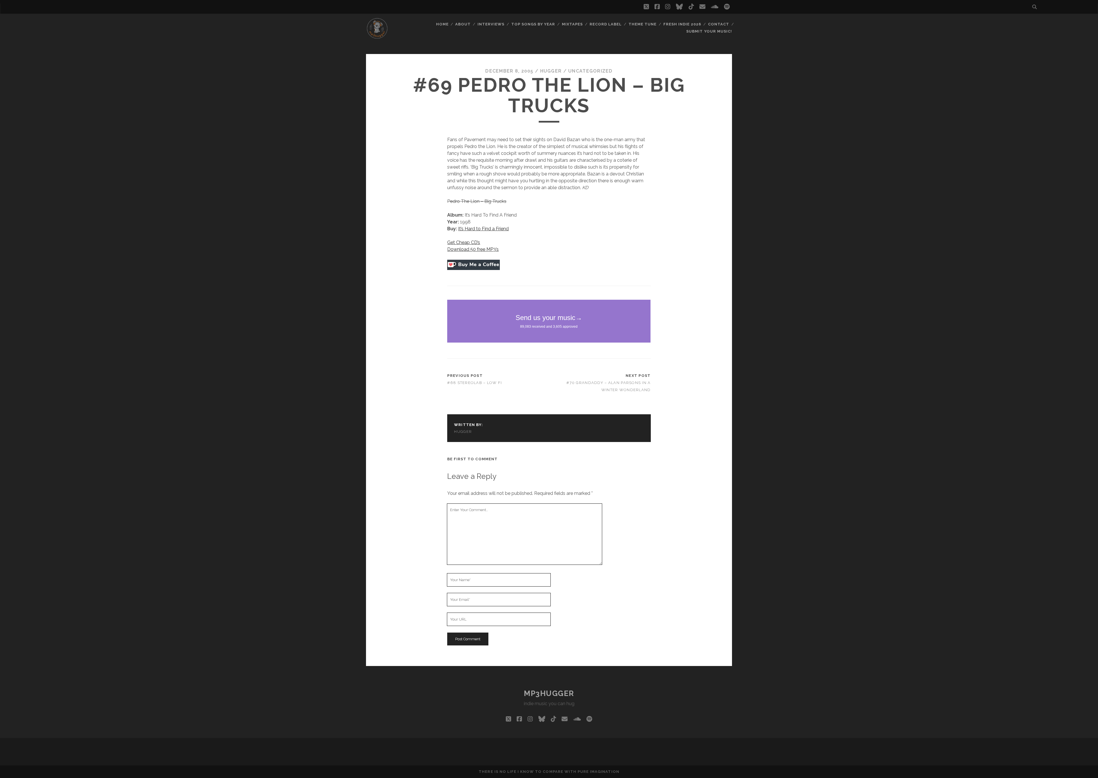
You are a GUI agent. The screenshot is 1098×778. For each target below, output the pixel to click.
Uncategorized (590, 71)
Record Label (606, 24)
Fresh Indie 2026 (682, 24)
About (463, 24)
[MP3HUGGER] (377, 37)
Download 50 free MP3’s (473, 249)
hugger (551, 71)
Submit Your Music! (709, 31)
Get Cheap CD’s (463, 242)
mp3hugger (549, 693)
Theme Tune (642, 24)
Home (442, 24)
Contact (718, 24)
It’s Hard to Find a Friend (483, 228)
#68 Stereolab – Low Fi (474, 383)
